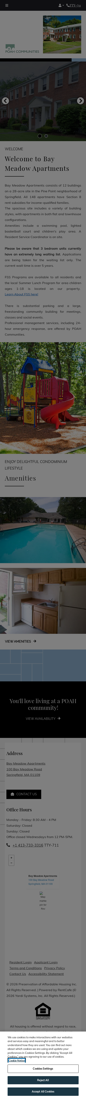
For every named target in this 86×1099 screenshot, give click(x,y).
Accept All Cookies (43, 1091)
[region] (43, 1065)
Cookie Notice (17, 1060)
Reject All (43, 1080)
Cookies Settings (43, 1068)
